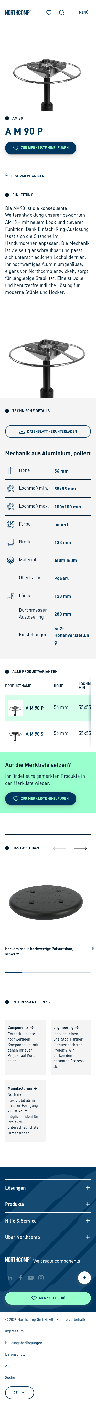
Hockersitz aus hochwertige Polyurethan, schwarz (39, 951)
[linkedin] (10, 1278)
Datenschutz (15, 1354)
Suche (10, 1378)
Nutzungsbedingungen (23, 1343)
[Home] (7, 175)
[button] (48, 1187)
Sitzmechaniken (30, 176)
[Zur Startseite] (18, 12)
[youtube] (31, 1278)
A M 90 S (35, 734)
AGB (8, 1366)
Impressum (14, 1331)
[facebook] (20, 1278)
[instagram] (41, 1278)
